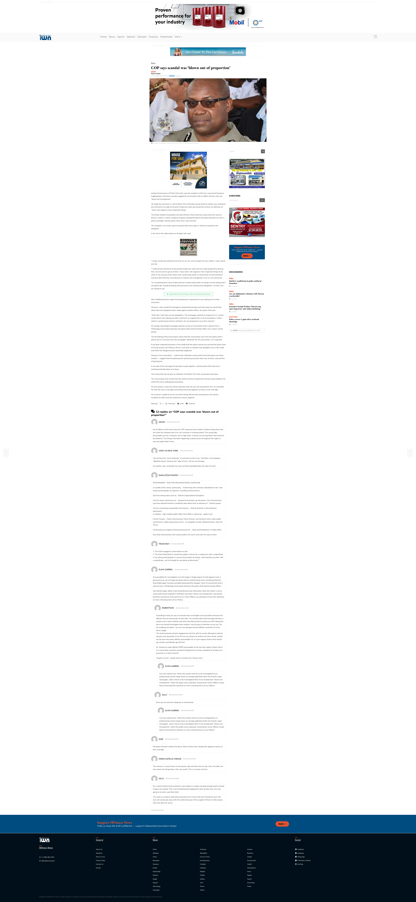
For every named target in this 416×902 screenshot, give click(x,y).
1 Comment (234, 299)
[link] (45, 37)
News (112, 36)
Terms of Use (100, 857)
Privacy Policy (100, 860)
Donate (245, 255)
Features (153, 36)
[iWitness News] (44, 840)
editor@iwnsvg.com (48, 861)
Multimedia (166, 36)
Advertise (99, 853)
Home (103, 36)
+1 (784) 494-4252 (47, 857)
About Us (99, 849)
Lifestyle (142, 36)
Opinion (131, 36)
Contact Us (99, 864)
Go (262, 200)
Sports (121, 36)
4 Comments (234, 286)
